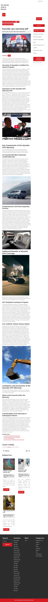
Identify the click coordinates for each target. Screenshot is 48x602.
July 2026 (16, 542)
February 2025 (17, 573)
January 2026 (16, 552)
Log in (26, 540)
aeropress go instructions (38, 34)
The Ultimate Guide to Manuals (5, 7)
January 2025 (16, 575)
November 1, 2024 (23, 474)
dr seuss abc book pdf (9, 438)
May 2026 (16, 544)
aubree (12, 31)
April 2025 (16, 569)
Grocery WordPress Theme (20, 600)
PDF (18, 21)
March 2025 (16, 571)
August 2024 (16, 584)
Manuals (37, 550)
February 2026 (17, 550)
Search (39, 18)
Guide (37, 546)
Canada (37, 544)
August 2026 (16, 540)
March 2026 (16, 548)
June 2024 (16, 588)
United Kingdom (39, 555)
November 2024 (17, 579)
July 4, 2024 (7, 514)
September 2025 (17, 559)
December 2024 (17, 577)
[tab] (3, 14)
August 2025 (16, 561)
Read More (6, 490)
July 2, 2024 (6, 31)
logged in (9, 447)
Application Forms (39, 540)
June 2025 (16, 565)
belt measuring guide (37, 36)
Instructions (38, 548)
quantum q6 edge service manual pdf (12, 437)
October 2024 (16, 580)
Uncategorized (39, 553)
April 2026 (16, 546)
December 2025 (17, 553)
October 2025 (16, 557)
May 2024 (16, 590)
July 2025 (16, 563)
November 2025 (17, 555)
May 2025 (16, 567)
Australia (37, 542)
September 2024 (17, 582)
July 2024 (16, 586)
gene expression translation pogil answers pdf (14, 439)
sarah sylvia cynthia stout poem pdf (12, 435)
